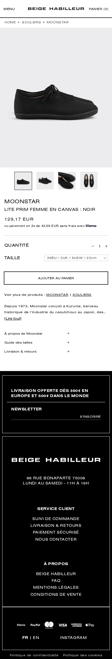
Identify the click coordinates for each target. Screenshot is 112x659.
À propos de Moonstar (23, 333)
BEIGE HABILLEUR (56, 573)
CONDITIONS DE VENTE (56, 594)
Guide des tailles (18, 342)
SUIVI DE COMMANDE (55, 518)
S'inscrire (90, 416)
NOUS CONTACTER (56, 539)
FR (25, 637)
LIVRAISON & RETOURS (55, 525)
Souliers (31, 22)
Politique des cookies (82, 655)
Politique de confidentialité (34, 655)
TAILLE (12, 257)
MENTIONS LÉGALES (56, 587)
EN (36, 637)
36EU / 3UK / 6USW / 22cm (72, 257)
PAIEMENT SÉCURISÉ (56, 532)
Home (9, 22)
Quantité (16, 245)
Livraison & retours (20, 351)
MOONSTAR (57, 22)
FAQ (56, 580)
